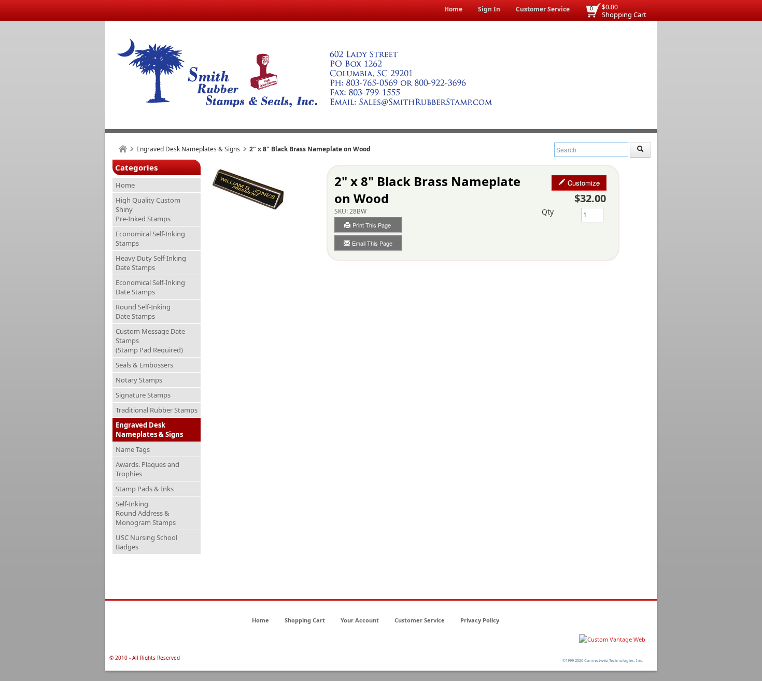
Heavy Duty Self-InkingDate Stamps (151, 262)
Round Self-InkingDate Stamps (143, 311)
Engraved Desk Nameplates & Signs (188, 149)
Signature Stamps (143, 395)
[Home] (123, 149)
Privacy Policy (479, 620)
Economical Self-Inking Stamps (150, 238)
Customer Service (543, 9)
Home (453, 9)
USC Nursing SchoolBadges (146, 542)
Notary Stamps (139, 380)
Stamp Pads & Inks (145, 488)
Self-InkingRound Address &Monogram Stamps (146, 513)
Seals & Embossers (144, 365)
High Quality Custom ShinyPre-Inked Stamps (148, 209)
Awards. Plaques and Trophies (147, 469)
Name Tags (133, 449)
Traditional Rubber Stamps (156, 410)
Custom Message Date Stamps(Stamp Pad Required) (150, 340)
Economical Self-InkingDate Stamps (150, 287)
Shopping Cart (624, 14)
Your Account (360, 620)
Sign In (489, 9)
